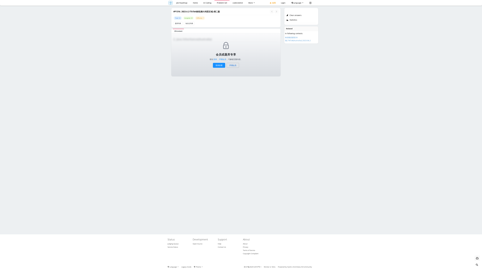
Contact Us (222, 247)
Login (283, 3)
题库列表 (178, 23)
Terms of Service (249, 250)
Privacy (245, 247)
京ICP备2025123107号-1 (252, 267)
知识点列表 (189, 23)
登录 (215, 59)
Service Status (173, 247)
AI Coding (207, 3)
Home (195, 3)
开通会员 (222, 59)
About (245, 244)
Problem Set (222, 3)
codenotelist (238, 3)
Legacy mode (186, 267)
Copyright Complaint (250, 253)
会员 (274, 3)
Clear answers (296, 15)
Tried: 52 (177, 18)
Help (219, 244)
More (250, 3)
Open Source (197, 244)
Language (297, 3)
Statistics (293, 20)
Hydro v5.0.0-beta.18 (295, 267)
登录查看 (219, 65)
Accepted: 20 (188, 18)
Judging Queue (173, 244)
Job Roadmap (181, 3)
